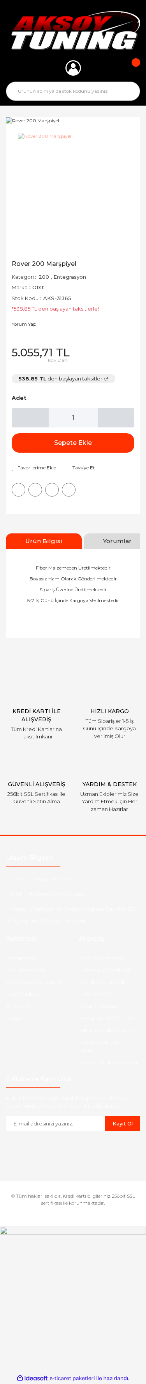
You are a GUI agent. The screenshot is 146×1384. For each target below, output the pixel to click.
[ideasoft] (32, 1378)
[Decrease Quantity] (30, 417)
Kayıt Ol (123, 1123)
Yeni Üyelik (20, 1006)
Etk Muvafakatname (106, 1030)
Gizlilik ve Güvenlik (103, 982)
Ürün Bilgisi (43, 541)
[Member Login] (73, 68)
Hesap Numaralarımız (108, 1018)
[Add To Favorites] (34, 467)
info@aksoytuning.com (55, 894)
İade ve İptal (95, 994)
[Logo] (73, 30)
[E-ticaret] (72, 1378)
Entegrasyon (69, 277)
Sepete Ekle (73, 442)
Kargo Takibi (22, 994)
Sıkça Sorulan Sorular (34, 982)
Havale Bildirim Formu (109, 1062)
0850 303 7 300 (54, 879)
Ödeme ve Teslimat (105, 970)
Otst (38, 287)
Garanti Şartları (98, 1006)
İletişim (15, 1018)
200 (44, 277)
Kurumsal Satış (26, 970)
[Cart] (130, 68)
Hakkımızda (21, 958)
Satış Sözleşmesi (101, 958)
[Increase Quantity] (116, 417)
